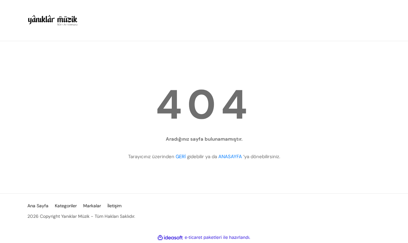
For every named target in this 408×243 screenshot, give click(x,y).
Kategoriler (66, 206)
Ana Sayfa (37, 206)
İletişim (114, 206)
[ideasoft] (170, 237)
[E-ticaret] (203, 237)
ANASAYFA (230, 156)
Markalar (92, 206)
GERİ (181, 156)
